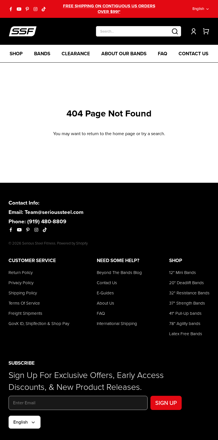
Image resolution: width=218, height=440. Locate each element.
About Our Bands (123, 53)
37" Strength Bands (187, 303)
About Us (105, 303)
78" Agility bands (184, 323)
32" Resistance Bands (189, 293)
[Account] (192, 31)
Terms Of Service (24, 303)
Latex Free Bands (185, 334)
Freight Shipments (25, 313)
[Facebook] (11, 9)
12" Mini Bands (182, 272)
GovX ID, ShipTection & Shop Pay (39, 323)
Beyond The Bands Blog (119, 272)
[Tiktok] (43, 9)
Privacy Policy (21, 283)
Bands (42, 53)
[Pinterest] (27, 9)
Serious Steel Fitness (38, 243)
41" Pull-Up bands (185, 313)
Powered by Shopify (72, 243)
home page (124, 133)
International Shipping (117, 323)
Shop (16, 53)
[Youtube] (19, 9)
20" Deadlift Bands (186, 283)
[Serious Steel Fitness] (23, 31)
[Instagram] (35, 9)
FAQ (162, 53)
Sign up (166, 403)
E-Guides (105, 293)
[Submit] (174, 31)
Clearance (76, 53)
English (198, 8)
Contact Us (193, 53)
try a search (152, 133)
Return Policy (21, 272)
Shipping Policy (23, 293)
